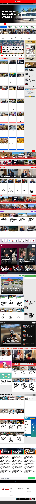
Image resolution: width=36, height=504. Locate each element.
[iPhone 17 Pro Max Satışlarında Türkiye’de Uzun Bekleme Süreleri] (6, 353)
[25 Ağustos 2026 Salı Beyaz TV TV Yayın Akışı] (24, 341)
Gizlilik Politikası (29, 491)
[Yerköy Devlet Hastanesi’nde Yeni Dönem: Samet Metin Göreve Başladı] (4, 101)
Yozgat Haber (18, 501)
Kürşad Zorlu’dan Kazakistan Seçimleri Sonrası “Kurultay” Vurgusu (11, 3)
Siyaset (13, 423)
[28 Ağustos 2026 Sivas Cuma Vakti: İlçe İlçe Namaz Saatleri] (4, 31)
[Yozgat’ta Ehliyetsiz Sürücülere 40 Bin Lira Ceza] (4, 75)
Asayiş (18, 423)
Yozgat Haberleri (11, 398)
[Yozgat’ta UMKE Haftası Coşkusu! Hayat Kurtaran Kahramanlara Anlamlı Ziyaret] (32, 368)
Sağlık (18, 398)
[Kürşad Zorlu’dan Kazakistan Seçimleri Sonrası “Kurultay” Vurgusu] (13, 31)
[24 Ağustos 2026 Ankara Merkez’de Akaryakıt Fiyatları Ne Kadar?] (31, 31)
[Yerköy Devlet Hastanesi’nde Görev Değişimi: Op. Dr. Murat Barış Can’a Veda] (24, 368)
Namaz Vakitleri (20, 487)
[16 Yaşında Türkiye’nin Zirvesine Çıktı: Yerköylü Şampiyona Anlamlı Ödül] (4, 88)
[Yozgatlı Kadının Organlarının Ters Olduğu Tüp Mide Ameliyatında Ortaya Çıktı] (16, 380)
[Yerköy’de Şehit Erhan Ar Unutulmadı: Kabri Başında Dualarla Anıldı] (20, 88)
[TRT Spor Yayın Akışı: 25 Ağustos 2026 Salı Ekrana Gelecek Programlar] (24, 336)
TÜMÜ (22, 58)
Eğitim (2, 297)
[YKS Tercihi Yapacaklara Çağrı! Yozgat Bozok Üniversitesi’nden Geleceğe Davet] (26, 314)
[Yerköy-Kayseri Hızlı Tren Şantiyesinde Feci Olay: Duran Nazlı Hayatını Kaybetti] (20, 62)
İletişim (28, 488)
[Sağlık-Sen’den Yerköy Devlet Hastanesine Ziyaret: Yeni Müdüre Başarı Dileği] (20, 75)
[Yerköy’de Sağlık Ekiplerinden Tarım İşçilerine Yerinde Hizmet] (12, 114)
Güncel (10, 423)
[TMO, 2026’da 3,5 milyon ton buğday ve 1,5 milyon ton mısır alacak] (4, 140)
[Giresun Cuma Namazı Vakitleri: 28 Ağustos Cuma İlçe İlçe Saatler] (22, 31)
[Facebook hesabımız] (12, 481)
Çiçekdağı (11, 495)
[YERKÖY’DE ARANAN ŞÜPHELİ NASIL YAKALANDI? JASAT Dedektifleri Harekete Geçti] (12, 101)
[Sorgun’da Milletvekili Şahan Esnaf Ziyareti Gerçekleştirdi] (22, 228)
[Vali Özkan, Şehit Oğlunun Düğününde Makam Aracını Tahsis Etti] (13, 215)
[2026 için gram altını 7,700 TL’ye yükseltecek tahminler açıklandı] (20, 127)
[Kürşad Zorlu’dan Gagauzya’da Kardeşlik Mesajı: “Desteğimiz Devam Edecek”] (3, 181)
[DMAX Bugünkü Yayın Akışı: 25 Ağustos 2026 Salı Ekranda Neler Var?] (24, 327)
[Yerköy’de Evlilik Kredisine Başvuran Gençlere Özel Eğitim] (4, 114)
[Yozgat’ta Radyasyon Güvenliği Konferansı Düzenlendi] (16, 368)
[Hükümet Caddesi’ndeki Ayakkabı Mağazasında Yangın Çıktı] (12, 62)
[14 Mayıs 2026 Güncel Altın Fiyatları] (4, 127)
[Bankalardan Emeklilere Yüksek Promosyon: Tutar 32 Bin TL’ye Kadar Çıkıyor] (12, 140)
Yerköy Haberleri (3, 297)
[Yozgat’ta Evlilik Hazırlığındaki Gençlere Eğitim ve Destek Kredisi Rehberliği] (20, 114)
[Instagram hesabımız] (15, 481)
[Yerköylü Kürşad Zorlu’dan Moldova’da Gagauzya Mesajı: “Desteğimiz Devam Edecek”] (11, 181)
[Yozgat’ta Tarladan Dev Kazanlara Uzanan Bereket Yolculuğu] (13, 228)
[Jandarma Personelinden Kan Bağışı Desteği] (26, 80)
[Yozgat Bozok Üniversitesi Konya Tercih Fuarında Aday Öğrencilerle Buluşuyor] (26, 308)
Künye (27, 487)
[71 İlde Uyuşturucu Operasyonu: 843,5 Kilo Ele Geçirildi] (4, 215)
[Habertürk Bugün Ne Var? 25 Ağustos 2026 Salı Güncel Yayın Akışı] (24, 345)
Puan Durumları (20, 488)
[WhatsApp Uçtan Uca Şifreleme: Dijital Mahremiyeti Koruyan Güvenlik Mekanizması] (6, 376)
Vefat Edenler (19, 411)
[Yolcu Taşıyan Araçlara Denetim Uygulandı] (26, 70)
